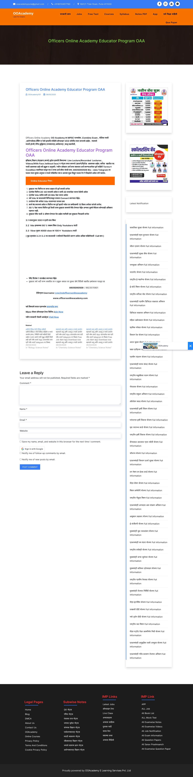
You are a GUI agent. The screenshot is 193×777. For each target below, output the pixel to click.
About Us (29, 723)
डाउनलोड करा (52, 306)
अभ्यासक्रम (107, 717)
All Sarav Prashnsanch (153, 744)
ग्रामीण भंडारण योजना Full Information (146, 356)
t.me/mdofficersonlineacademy (71, 293)
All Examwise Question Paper (156, 749)
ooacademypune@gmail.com (30, 4)
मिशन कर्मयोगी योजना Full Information (146, 490)
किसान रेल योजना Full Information (145, 334)
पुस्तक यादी (107, 726)
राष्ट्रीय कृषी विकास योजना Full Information (148, 434)
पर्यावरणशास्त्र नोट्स (72, 732)
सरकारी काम (65, 14)
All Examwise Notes (151, 722)
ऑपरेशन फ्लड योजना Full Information (146, 401)
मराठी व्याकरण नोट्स (72, 736)
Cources (109, 14)
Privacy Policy (32, 741)
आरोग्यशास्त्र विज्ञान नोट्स (74, 749)
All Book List (148, 713)
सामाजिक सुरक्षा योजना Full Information (146, 227)
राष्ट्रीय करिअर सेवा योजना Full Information (148, 294)
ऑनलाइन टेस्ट (108, 708)
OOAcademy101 (34, 94)
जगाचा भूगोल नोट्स (71, 723)
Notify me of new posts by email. (38, 459)
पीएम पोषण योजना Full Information (145, 483)
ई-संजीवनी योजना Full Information (144, 523)
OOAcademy (23, 13)
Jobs (79, 14)
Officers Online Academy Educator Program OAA (65, 89)
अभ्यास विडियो (108, 740)
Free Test (93, 14)
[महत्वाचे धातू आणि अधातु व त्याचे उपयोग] (71, 338)
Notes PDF (141, 14)
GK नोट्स (68, 709)
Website (24, 430)
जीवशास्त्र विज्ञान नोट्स (73, 741)
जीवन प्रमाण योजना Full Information (145, 246)
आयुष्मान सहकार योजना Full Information (147, 516)
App (155, 14)
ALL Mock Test (149, 717)
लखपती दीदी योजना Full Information (145, 609)
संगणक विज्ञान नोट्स (72, 727)
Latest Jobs (108, 704)
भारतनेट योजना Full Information (144, 272)
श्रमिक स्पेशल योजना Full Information (146, 327)
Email (23, 420)
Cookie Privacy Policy (36, 749)
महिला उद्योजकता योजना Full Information (147, 320)
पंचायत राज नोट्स (71, 718)
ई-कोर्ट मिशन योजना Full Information (145, 286)
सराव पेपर (106, 731)
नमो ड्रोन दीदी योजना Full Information (146, 616)
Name (23, 409)
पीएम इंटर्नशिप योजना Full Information (146, 602)
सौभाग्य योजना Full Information (143, 453)
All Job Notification (151, 731)
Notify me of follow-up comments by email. (44, 453)
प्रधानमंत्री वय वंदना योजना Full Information (148, 542)
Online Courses (32, 736)
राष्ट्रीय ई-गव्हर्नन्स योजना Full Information (148, 279)
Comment (25, 383)
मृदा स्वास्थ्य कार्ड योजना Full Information (147, 427)
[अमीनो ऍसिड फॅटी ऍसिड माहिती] (41, 338)
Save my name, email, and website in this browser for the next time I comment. (61, 441)
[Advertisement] (70, 117)
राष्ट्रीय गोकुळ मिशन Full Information (146, 497)
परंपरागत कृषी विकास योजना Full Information (149, 420)
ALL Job (146, 708)
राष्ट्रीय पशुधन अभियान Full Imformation (147, 394)
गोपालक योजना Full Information (144, 386)
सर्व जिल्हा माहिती (170, 14)
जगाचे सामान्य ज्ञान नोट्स (73, 745)
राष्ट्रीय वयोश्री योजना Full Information (146, 549)
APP (144, 704)
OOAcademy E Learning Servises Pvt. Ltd (108, 770)
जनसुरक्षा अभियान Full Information (144, 264)
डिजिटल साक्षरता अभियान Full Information (148, 312)
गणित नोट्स (68, 714)
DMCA (28, 718)
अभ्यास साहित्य (108, 722)
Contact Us (30, 727)
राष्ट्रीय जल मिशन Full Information (145, 624)
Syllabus (124, 14)
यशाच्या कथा (108, 735)
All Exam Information (152, 735)
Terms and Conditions (36, 745)
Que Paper (171, 22)
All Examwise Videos (152, 726)
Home (28, 709)
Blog (27, 714)
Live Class (108, 713)
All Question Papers (151, 740)
